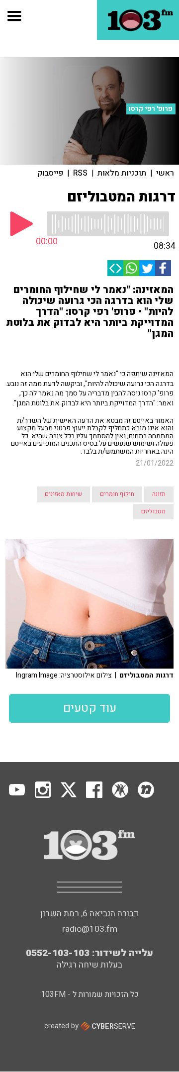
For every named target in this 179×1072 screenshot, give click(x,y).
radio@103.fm (89, 929)
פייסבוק (50, 173)
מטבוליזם (153, 511)
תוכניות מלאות (121, 173)
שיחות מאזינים (63, 493)
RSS (80, 173)
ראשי (165, 173)
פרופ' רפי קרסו (151, 109)
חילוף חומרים (117, 493)
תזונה (159, 493)
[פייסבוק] (163, 268)
